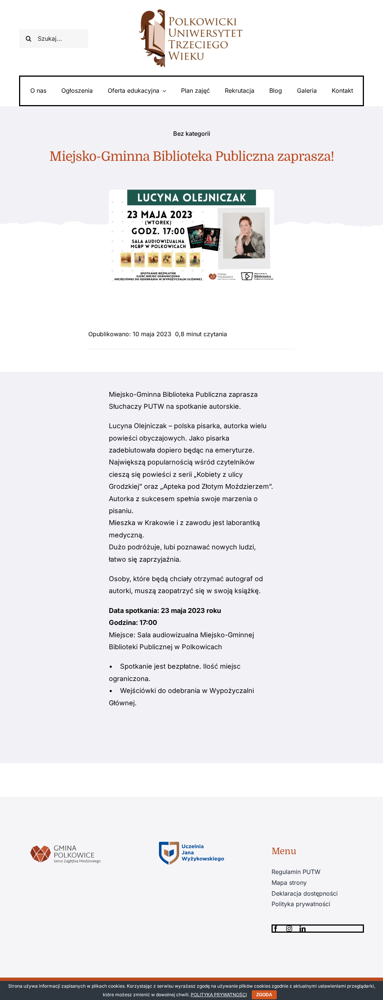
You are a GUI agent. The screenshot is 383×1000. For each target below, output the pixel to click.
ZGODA (264, 994)
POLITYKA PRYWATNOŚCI (219, 994)
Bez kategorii (191, 133)
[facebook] (276, 929)
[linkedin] (303, 929)
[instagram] (289, 929)
